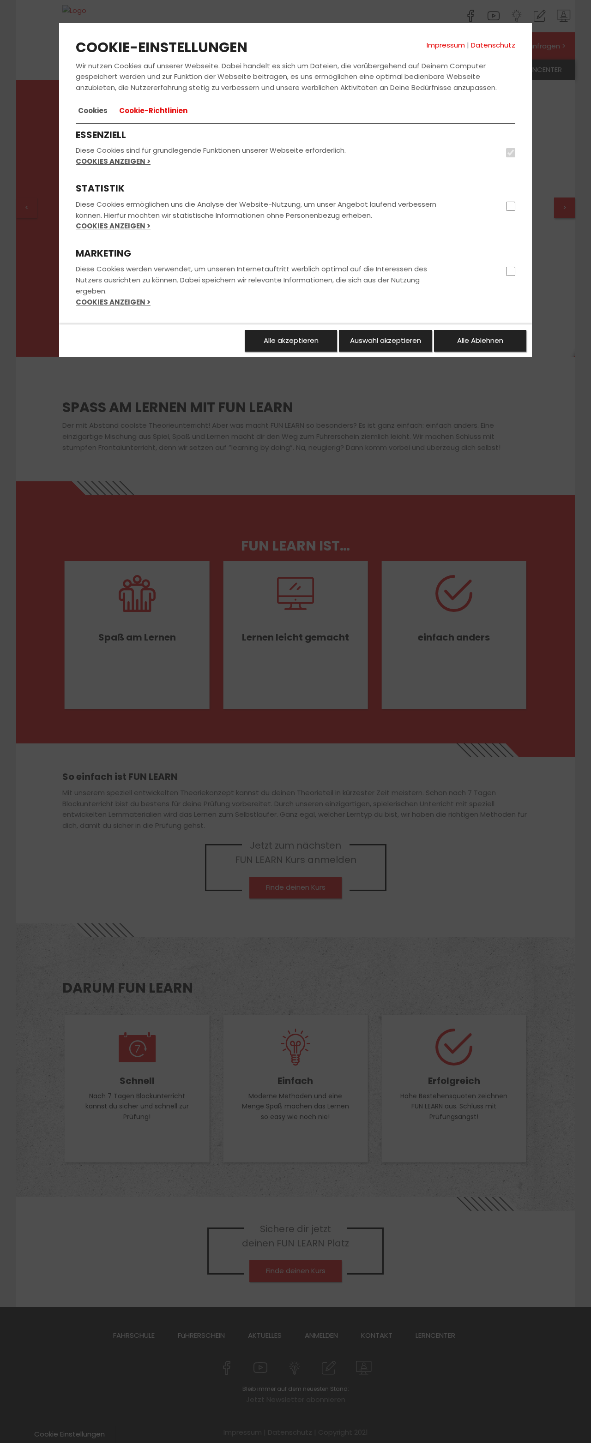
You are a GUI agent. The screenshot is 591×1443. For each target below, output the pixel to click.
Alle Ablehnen (480, 340)
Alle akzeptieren (291, 340)
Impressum (446, 45)
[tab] (93, 110)
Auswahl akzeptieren (385, 340)
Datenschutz (493, 45)
